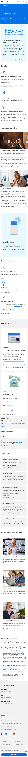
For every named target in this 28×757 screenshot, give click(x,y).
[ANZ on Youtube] (14, 734)
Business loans (6, 596)
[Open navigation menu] (2, 2)
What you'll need (5, 313)
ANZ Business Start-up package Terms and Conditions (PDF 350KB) (14, 667)
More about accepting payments (10, 253)
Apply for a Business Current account (14, 363)
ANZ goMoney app (18, 306)
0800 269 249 (14, 410)
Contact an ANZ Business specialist (10, 467)
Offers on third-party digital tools (10, 628)
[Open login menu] (25, 2)
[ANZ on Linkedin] (6, 734)
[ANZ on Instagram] (10, 734)
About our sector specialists (9, 481)
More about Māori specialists (9, 497)
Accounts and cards (7, 564)
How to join (14, 754)
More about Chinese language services (11, 512)
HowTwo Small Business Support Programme (13, 59)
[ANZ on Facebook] (2, 734)
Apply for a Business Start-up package (14, 367)
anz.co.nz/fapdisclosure (15, 643)
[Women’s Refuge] (26, 752)
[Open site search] (17, 2)
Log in (21, 1)
